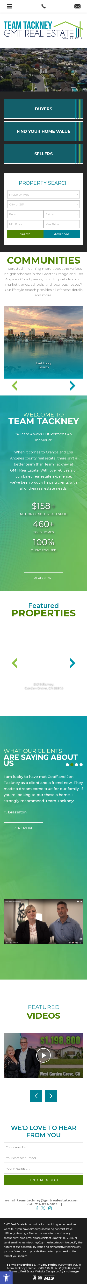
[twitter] (43, 1208)
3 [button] (77, 765)
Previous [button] (14, 386)
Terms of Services (20, 1264)
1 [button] (68, 765)
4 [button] (82, 765)
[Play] (43, 1055)
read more (43, 578)
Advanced (61, 234)
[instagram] (50, 1208)
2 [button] (72, 765)
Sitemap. (14, 1271)
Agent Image (69, 1271)
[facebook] (37, 1208)
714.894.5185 (46, 1204)
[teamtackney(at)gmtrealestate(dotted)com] (77, 6)
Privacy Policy (46, 1264)
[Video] (43, 921)
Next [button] (72, 386)
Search (25, 234)
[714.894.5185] (43, 6)
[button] (6, 1277)
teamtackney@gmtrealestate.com (48, 1200)
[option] (43, 342)
